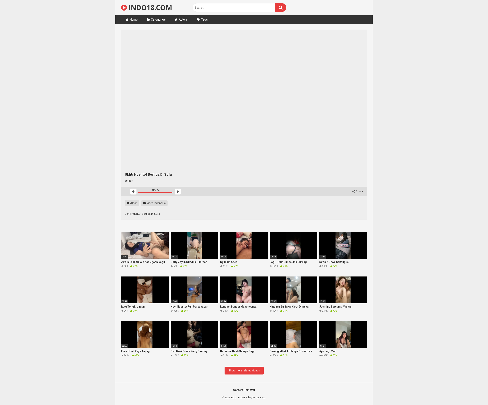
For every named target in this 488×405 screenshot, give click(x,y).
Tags (204, 19)
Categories (158, 19)
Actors (183, 19)
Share (359, 191)
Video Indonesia (156, 203)
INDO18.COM (149, 7)
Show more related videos (244, 370)
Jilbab (133, 203)
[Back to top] (475, 393)
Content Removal (244, 389)
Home (134, 19)
